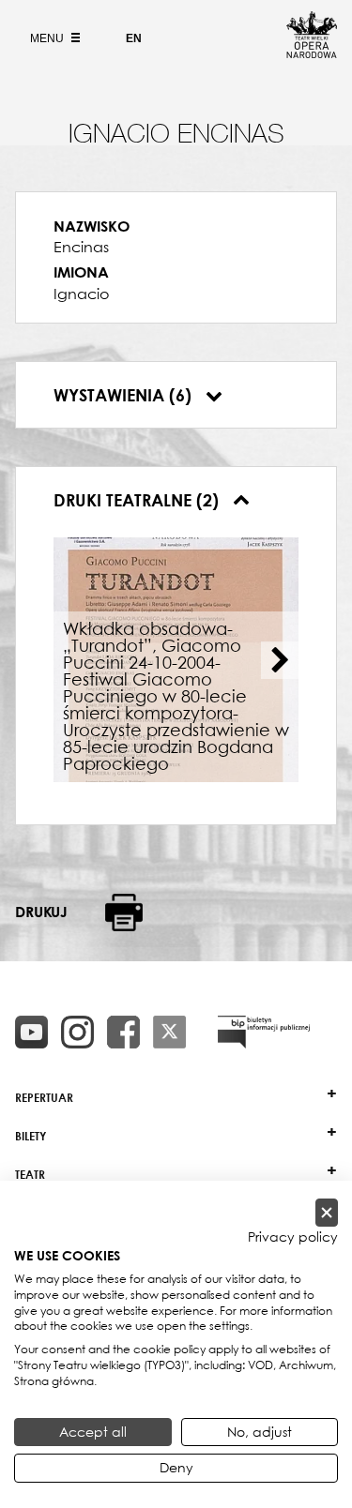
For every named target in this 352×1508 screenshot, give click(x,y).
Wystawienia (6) (125, 395)
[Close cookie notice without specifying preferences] (326, 1213)
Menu (48, 38)
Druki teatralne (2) (138, 500)
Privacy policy (293, 1236)
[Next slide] (279, 660)
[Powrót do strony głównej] (311, 52)
